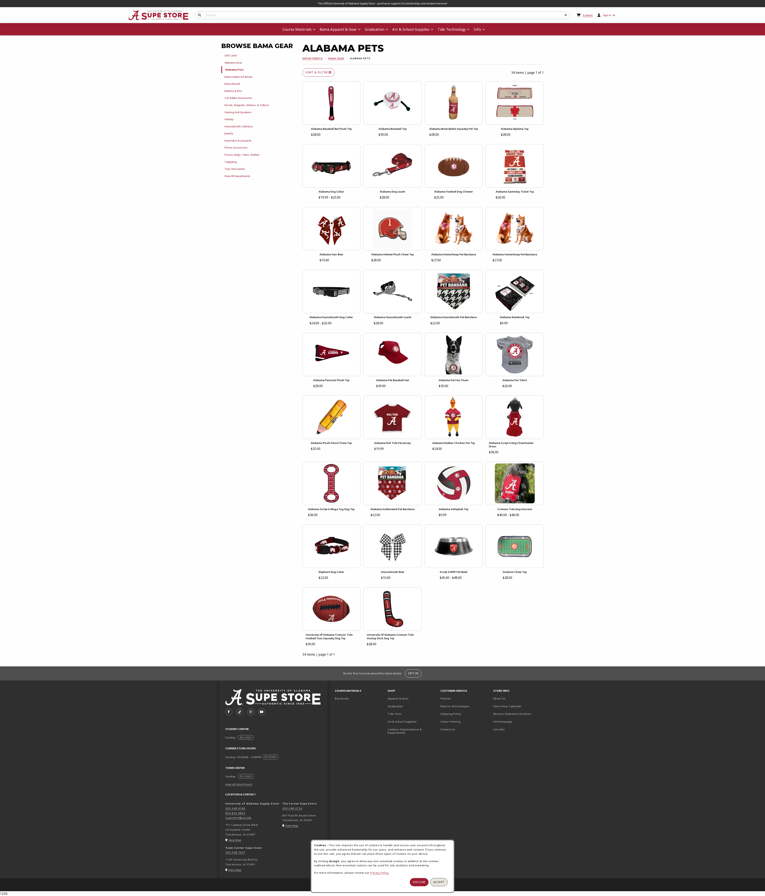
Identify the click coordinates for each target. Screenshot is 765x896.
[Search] (199, 15)
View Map (234, 840)
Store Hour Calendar (518, 706)
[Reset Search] (565, 15)
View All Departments (237, 176)
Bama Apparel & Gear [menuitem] (338, 29)
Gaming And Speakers (238, 112)
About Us (499, 698)
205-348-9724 (292, 808)
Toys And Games (235, 169)
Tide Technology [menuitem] (451, 29)
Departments (312, 58)
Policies (445, 698)
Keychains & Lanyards (238, 140)
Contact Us (447, 729)
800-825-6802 (235, 813)
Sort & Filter (317, 72)
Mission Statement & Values (512, 714)
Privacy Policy (379, 872)
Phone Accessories (236, 147)
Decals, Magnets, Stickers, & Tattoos (247, 105)
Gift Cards (231, 55)
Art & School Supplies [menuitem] (411, 29)
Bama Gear (336, 58)
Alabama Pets (234, 69)
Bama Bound (232, 84)
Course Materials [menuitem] (297, 29)
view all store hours (238, 784)
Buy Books (342, 698)
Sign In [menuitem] (607, 15)
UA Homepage (516, 721)
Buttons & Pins (233, 91)
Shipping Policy (450, 714)
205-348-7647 (235, 852)
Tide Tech (394, 714)
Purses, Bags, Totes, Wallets (242, 154)
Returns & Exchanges (455, 706)
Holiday (229, 119)
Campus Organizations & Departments (410, 731)
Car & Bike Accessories (238, 98)
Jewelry (229, 133)
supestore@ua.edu (238, 817)
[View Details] (331, 103)
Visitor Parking (450, 721)
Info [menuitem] (477, 29)
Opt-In (413, 673)
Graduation (395, 706)
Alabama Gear (233, 62)
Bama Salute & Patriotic (239, 77)
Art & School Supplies (402, 721)
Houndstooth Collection (239, 126)
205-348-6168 (235, 808)
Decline (419, 882)
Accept (439, 882)
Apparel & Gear (398, 698)
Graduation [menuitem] (374, 29)
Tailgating (231, 162)
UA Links (499, 729)
